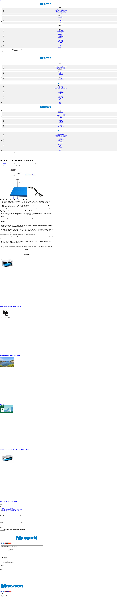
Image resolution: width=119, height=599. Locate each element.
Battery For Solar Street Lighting (60, 12)
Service (61, 22)
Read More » (2, 356)
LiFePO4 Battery (60, 8)
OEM (61, 13)
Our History (60, 16)
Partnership (60, 34)
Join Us (61, 20)
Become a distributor (61, 14)
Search (12, 49)
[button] (58, 27)
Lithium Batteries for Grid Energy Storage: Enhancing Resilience (10, 306)
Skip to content (2, 0)
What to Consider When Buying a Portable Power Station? (10, 510)
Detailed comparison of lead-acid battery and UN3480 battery (10, 355)
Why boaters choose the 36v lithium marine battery (8, 402)
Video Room (61, 39)
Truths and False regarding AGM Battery (8, 508)
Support (59, 21)
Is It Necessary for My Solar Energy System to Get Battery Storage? (12, 509)
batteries (4, 163)
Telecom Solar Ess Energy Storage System (60, 10)
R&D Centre (61, 40)
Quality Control (60, 19)
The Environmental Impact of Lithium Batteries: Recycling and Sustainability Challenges (14, 449)
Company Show (60, 17)
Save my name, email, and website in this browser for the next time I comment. (13, 529)
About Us (59, 15)
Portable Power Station (60, 9)
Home (60, 7)
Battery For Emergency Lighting (60, 11)
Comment (2, 522)
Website (1, 527)
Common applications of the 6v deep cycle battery (8, 501)
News (60, 24)
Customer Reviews (60, 44)
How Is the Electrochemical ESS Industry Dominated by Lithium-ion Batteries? (14, 511)
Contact (59, 25)
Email (1, 525)
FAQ (60, 45)
